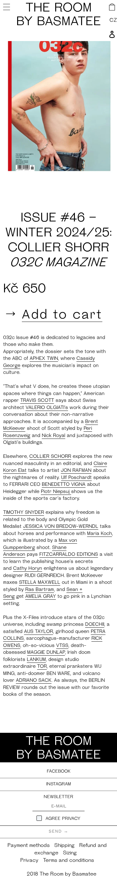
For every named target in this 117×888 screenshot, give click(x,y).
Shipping (64, 845)
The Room (58, 15)
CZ (113, 20)
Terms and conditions (68, 860)
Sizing (70, 853)
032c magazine (59, 263)
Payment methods (28, 845)
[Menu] (7, 7)
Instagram (58, 784)
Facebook (59, 771)
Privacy (29, 860)
